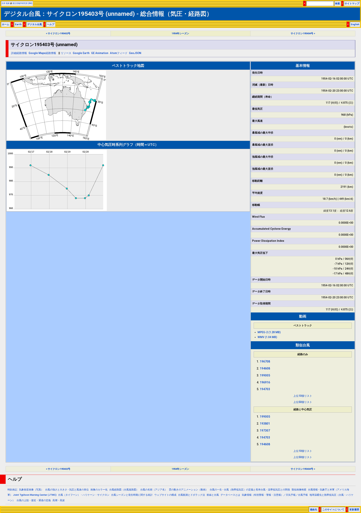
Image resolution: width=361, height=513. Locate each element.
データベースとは (230, 494)
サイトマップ (352, 3)
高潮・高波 (58, 500)
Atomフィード (118, 53)
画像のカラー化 (99, 489)
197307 (265, 430)
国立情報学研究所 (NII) (22, 3)
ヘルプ (50, 24)
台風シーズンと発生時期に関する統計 (132, 494)
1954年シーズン (180, 33)
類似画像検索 (299, 489)
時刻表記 (12, 489)
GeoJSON (135, 53)
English (355, 24)
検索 (337, 3)
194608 (265, 368)
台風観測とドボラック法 (191, 494)
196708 (265, 361)
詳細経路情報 (19, 53)
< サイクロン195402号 (58, 33)
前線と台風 (213, 494)
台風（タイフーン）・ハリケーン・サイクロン (83, 494)
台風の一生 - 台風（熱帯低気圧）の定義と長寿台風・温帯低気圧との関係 (250, 489)
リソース (66, 53)
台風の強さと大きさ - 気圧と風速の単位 (67, 489)
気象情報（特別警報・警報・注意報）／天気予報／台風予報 (275, 494)
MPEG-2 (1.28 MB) (269, 332)
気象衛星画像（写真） (31, 489)
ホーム (5, 24)
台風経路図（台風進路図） (124, 489)
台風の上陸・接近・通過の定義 (34, 500)
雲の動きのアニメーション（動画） (188, 489)
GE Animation (99, 53)
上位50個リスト (302, 402)
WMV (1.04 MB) (267, 337)
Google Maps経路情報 (42, 53)
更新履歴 (354, 509)
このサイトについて (333, 509)
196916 (265, 382)
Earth (18, 24)
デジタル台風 (34, 24)
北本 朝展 (6, 3)
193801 (265, 423)
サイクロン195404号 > (303, 33)
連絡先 (313, 509)
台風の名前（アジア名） (153, 489)
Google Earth (81, 53)
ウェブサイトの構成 (165, 494)
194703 (265, 389)
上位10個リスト (302, 395)
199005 (265, 375)
